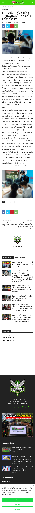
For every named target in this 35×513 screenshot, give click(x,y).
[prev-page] (3, 326)
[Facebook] (3, 26)
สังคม (3, 266)
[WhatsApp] (16, 26)
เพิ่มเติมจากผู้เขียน (20, 257)
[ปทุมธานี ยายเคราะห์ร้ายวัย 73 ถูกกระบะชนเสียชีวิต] (6, 449)
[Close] (33, 486)
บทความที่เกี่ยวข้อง (8, 257)
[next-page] (6, 326)
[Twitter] (8, 26)
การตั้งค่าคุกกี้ (17, 504)
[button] (3, 2)
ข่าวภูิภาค (4, 275)
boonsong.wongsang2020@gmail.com (20, 407)
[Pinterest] (12, 26)
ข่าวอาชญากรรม (10, 202)
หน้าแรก (4, 6)
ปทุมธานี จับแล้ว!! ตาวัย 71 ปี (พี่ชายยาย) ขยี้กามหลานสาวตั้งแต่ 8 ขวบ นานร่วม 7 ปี (22, 264)
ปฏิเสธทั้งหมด (17, 509)
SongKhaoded (7, 22)
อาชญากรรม (10, 6)
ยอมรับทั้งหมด (17, 500)
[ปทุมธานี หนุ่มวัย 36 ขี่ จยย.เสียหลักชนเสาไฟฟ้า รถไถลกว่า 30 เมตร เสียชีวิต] (6, 298)
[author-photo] (17, 244)
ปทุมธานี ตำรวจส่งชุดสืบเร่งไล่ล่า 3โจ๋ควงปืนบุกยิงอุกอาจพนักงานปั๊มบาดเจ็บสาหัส (25, 225)
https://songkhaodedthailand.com (18, 249)
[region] (17, 498)
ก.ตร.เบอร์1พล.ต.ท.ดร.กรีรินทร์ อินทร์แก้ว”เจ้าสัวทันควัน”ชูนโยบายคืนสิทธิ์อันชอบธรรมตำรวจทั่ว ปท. (22, 468)
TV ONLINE (4, 290)
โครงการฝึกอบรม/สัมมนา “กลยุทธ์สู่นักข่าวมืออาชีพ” (9, 224)
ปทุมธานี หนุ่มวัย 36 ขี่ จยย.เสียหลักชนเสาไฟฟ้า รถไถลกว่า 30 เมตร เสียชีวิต (22, 298)
